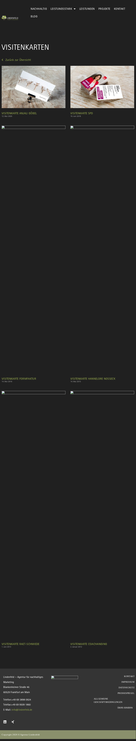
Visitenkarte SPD (81, 113)
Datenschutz (127, 687)
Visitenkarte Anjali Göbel (19, 113)
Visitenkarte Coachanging (88, 644)
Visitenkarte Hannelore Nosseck (92, 378)
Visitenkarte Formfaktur (19, 378)
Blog (34, 16)
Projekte (104, 8)
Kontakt (119, 8)
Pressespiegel (126, 693)
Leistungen (87, 8)
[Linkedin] (5, 722)
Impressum (128, 682)
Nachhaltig (39, 8)
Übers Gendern (125, 707)
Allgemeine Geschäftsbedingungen (108, 700)
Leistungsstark (61, 8)
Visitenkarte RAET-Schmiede (20, 644)
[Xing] (13, 722)
